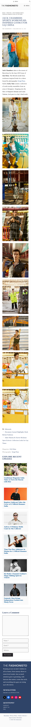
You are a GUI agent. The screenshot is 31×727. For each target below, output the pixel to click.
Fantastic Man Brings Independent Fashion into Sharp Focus (13, 600)
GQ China (13, 449)
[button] (30, 2)
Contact (6, 705)
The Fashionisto (7, 28)
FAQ (4, 709)
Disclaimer (6, 715)
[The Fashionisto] (10, 5)
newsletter (15, 692)
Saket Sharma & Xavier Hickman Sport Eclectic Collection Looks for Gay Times (15, 440)
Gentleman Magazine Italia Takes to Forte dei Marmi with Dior (14, 480)
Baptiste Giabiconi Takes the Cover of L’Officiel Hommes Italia (14, 504)
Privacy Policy (13, 715)
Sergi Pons (21, 81)
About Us (6, 707)
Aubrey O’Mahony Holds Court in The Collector (13, 528)
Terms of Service (22, 715)
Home (3, 12)
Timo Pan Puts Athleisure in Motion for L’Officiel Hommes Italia (15, 551)
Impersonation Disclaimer (15, 717)
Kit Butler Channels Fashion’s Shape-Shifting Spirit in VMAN (15, 575)
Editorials (9, 12)
